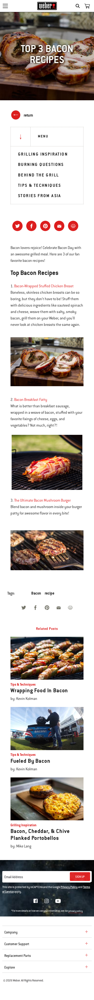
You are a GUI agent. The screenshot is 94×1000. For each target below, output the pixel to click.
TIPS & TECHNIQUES (39, 185)
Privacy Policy (69, 887)
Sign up (80, 877)
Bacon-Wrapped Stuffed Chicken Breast (44, 286)
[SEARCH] (79, 6)
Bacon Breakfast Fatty (30, 399)
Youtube (58, 901)
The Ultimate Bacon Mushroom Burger (42, 500)
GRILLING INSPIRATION (43, 154)
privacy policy (75, 911)
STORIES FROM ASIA (39, 195)
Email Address (13, 877)
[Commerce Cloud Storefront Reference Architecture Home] (47, 6)
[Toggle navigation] (5, 6)
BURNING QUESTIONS (41, 164)
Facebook (35, 901)
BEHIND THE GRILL (38, 175)
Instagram (46, 901)
